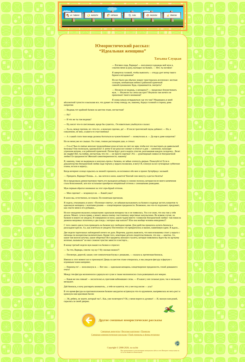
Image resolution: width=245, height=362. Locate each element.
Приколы (145, 331)
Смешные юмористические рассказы (109, 334)
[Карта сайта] (177, 345)
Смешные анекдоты (110, 331)
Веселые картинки (131, 331)
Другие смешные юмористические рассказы (130, 320)
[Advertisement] (86, 81)
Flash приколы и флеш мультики (144, 334)
